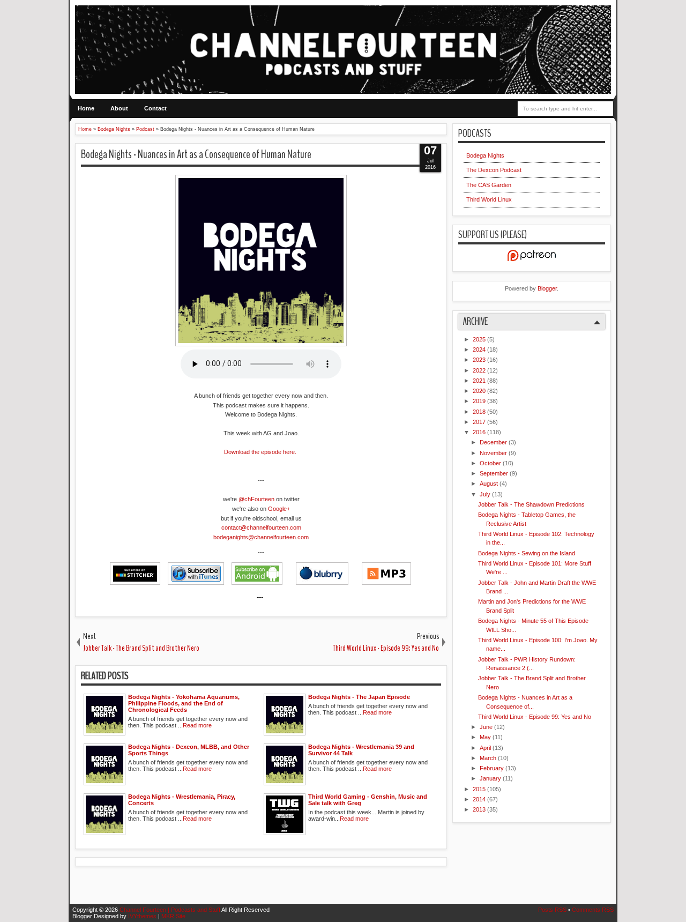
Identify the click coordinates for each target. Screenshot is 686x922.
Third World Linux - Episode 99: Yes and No (534, 716)
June (487, 727)
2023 (480, 359)
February (492, 768)
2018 (480, 411)
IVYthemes (143, 916)
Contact (155, 108)
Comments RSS (593, 909)
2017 (480, 422)
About (119, 108)
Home (86, 108)
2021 (480, 380)
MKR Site (173, 916)
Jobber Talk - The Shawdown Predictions (531, 504)
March (489, 758)
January (491, 778)
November (494, 453)
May (486, 737)
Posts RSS (553, 909)
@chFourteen (256, 499)
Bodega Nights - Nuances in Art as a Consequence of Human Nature (196, 154)
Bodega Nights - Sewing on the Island (526, 553)
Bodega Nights (485, 155)
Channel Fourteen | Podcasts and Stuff (170, 909)
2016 (480, 432)
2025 (480, 339)
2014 (480, 799)
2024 (480, 349)
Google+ (279, 508)
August (489, 483)
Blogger (547, 288)
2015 (480, 789)
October (491, 463)
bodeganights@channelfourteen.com (261, 537)
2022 (480, 370)
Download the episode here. (260, 452)
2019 (480, 401)
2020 (480, 391)
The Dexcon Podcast (493, 170)
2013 (480, 809)
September (495, 473)
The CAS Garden (488, 185)
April (486, 748)
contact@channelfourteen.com (261, 527)
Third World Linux (489, 199)
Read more (197, 725)
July (486, 494)
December (494, 442)
